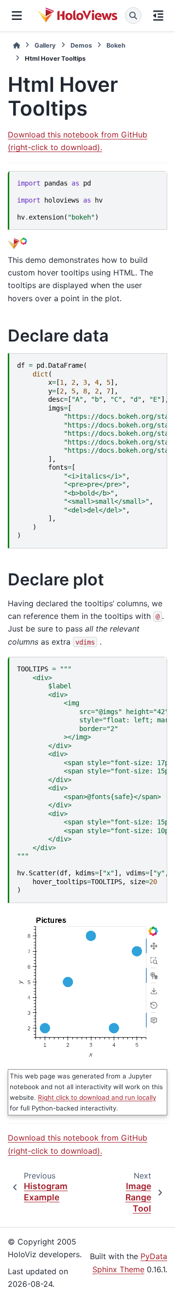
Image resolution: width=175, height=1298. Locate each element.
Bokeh (115, 45)
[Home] (16, 45)
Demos (81, 45)
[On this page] (158, 15)
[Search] (133, 15)
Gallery (45, 45)
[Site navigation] (17, 15)
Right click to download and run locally (97, 1097)
